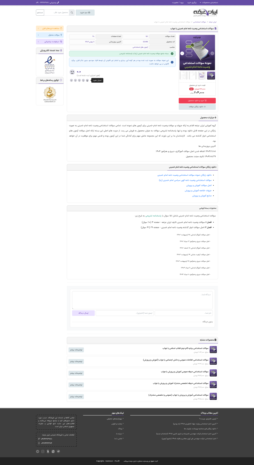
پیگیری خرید (192, 2)
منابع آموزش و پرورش (202, 195)
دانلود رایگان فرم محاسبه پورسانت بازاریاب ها (200, 428)
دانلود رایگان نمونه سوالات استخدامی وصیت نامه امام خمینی (184, 175)
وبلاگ (120, 428)
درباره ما (119, 434)
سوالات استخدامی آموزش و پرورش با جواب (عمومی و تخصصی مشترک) (178, 395)
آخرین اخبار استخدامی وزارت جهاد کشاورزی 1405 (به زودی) (194, 424)
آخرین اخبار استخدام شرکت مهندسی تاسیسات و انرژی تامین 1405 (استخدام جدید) (186, 434)
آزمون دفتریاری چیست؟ (207, 419)
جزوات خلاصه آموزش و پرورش (198, 190)
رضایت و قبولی (116, 424)
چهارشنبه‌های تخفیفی (114, 419)
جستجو (40, 12)
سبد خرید (84, 12)
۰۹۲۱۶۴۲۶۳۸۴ (46, 443)
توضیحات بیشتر (76, 349)
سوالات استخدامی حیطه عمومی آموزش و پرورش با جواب (184, 371)
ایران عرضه (212, 22)
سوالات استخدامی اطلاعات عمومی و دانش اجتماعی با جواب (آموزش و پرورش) (175, 360)
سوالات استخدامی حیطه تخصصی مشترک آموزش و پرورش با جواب (180, 383)
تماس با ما (118, 438)
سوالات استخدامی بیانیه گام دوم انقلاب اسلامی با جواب (185, 348)
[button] (182, 53)
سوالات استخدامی (199, 22)
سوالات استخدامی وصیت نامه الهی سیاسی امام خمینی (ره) (185, 180)
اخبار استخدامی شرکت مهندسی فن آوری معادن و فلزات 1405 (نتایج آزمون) (189, 438)
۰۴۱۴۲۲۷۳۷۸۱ (46, 439)
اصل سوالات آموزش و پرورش (199, 185)
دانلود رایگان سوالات (196, 106)
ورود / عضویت (177, 2)
